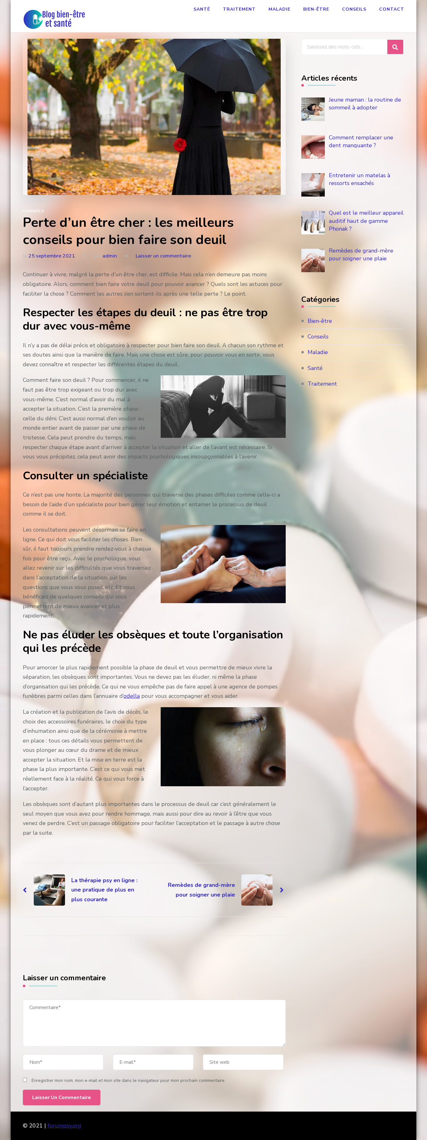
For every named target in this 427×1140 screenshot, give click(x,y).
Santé (201, 9)
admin (110, 255)
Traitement (239, 9)
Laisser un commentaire (163, 255)
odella (131, 696)
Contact (391, 9)
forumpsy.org (64, 1125)
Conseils (354, 9)
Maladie (279, 9)
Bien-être (316, 9)
